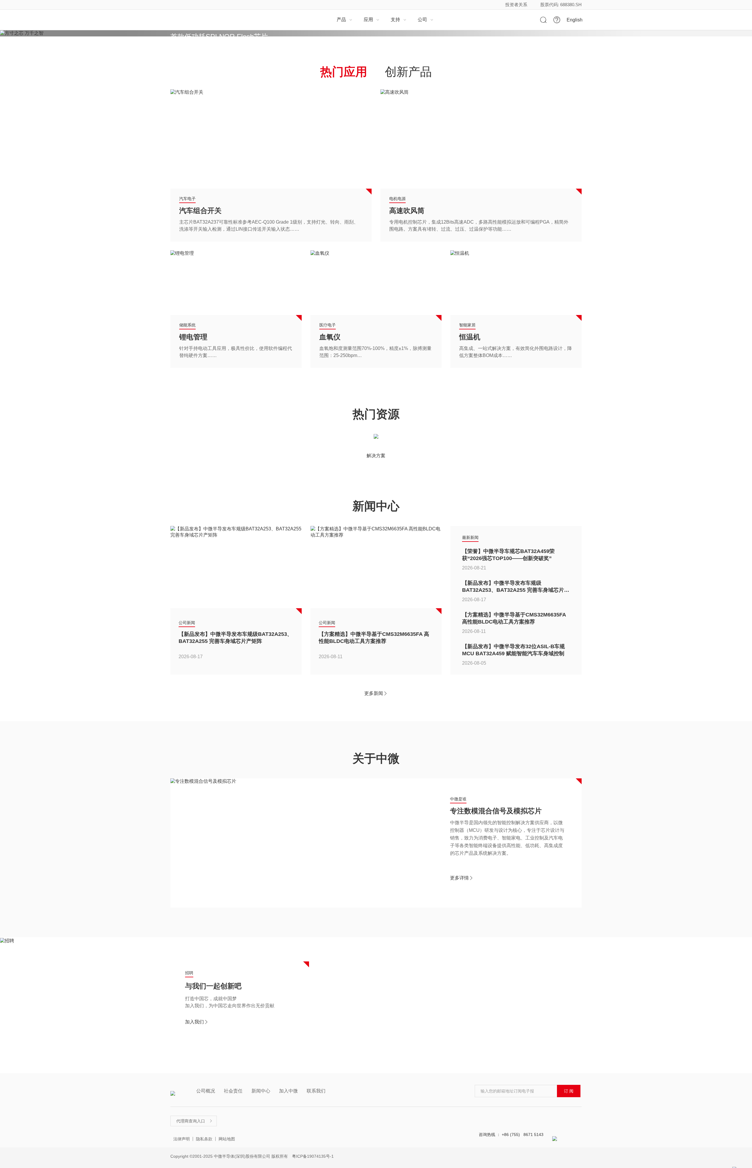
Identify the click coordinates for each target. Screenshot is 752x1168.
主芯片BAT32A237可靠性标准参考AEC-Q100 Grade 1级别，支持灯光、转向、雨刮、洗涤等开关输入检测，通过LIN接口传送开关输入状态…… (268, 225)
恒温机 (469, 337)
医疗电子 (327, 325)
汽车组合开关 (200, 210)
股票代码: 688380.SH (561, 4)
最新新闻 (470, 537)
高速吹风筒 (406, 210)
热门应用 (343, 72)
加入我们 (197, 1022)
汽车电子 (187, 198)
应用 (372, 19)
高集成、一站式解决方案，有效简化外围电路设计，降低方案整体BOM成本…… (515, 352)
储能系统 (187, 325)
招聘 (189, 973)
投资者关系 (516, 4)
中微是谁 (458, 799)
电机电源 (397, 198)
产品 (344, 19)
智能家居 (467, 325)
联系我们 (316, 1091)
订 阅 (568, 1091)
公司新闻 (187, 622)
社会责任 (233, 1091)
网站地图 (227, 1139)
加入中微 (288, 1091)
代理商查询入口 (194, 1121)
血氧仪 (329, 337)
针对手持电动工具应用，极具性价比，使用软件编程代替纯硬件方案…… (235, 352)
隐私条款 (204, 1139)
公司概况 (205, 1091)
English (575, 20)
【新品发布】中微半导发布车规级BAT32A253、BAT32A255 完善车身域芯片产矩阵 (235, 637)
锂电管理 (193, 337)
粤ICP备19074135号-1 (313, 1156)
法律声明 (181, 1139)
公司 (426, 19)
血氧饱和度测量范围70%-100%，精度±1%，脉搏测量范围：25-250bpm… (375, 352)
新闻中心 (260, 1091)
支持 (399, 19)
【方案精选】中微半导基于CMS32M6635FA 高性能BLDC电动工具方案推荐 (374, 637)
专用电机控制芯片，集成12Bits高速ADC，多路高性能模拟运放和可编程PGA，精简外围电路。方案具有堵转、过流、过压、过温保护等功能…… (478, 225)
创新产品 (408, 72)
